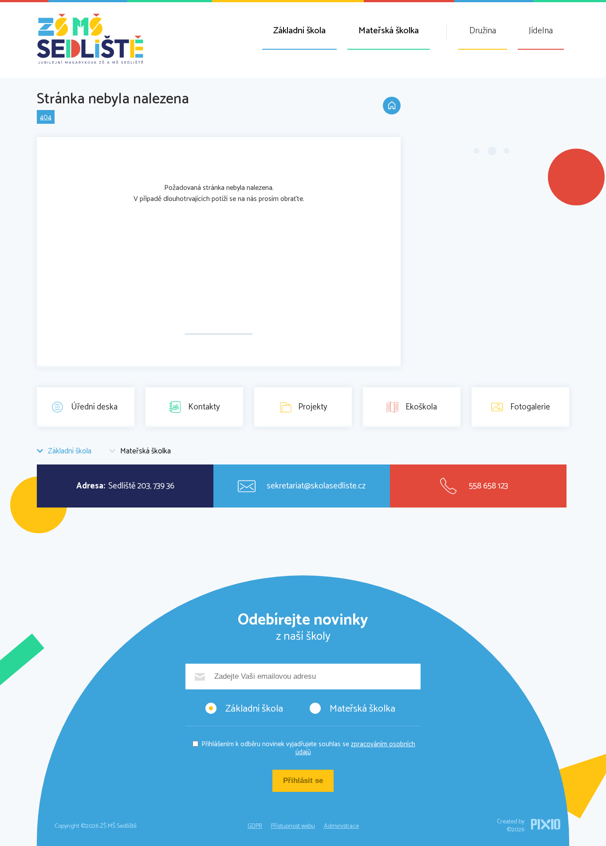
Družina (482, 31)
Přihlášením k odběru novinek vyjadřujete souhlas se (308, 748)
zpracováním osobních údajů (355, 748)
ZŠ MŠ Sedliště (90, 39)
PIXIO (545, 824)
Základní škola (299, 31)
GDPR (255, 826)
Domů (392, 105)
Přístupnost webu (293, 826)
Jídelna (541, 31)
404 (45, 117)
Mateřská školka (388, 31)
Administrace (341, 826)
